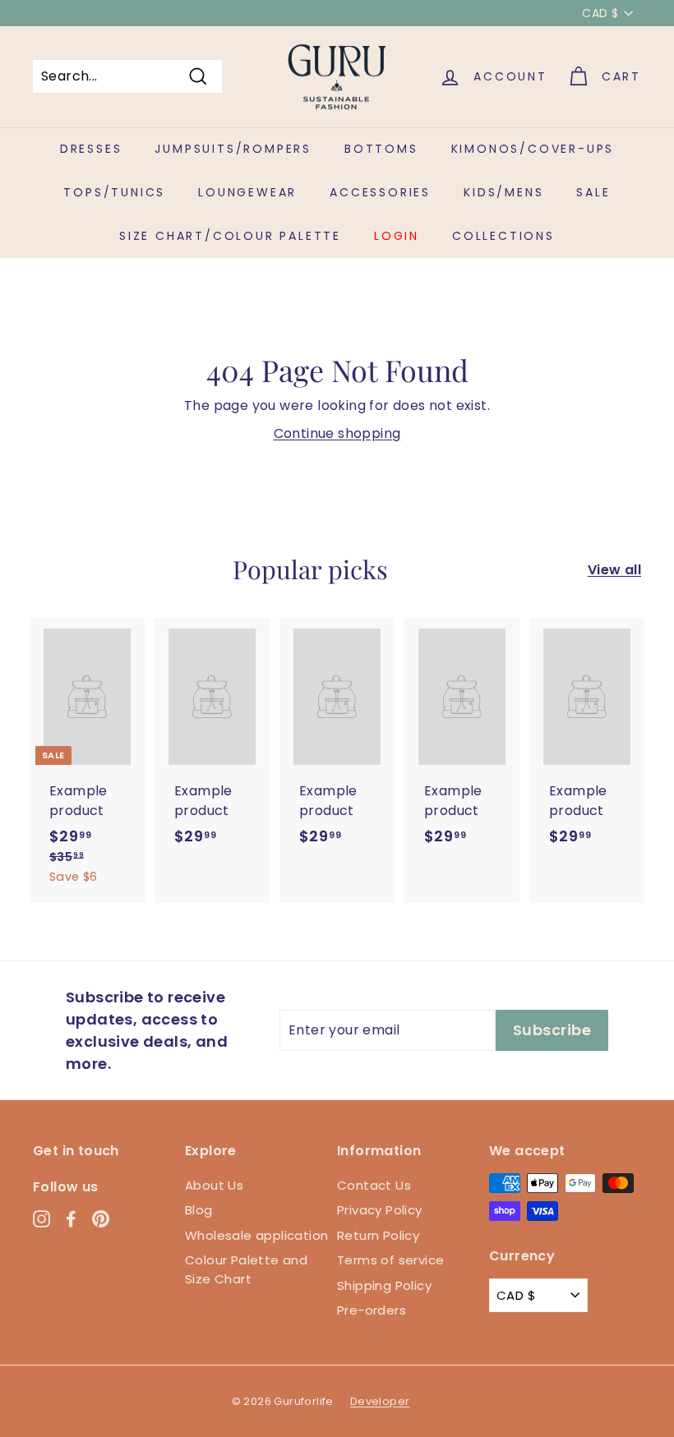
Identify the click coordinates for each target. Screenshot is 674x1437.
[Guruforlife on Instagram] (41, 1218)
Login (396, 236)
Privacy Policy (379, 1209)
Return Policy (378, 1235)
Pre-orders (371, 1310)
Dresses (91, 148)
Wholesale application (256, 1235)
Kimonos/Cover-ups (533, 148)
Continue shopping (337, 433)
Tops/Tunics (114, 192)
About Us (214, 1185)
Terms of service (390, 1260)
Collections (503, 236)
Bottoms (381, 148)
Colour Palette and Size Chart (246, 1269)
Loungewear (247, 192)
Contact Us (374, 1185)
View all (614, 569)
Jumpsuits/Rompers (233, 148)
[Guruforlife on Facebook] (71, 1218)
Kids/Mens (503, 192)
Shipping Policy (384, 1285)
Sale (593, 192)
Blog (199, 1209)
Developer (380, 1401)
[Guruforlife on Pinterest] (100, 1218)
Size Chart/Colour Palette (230, 236)
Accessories (380, 192)
